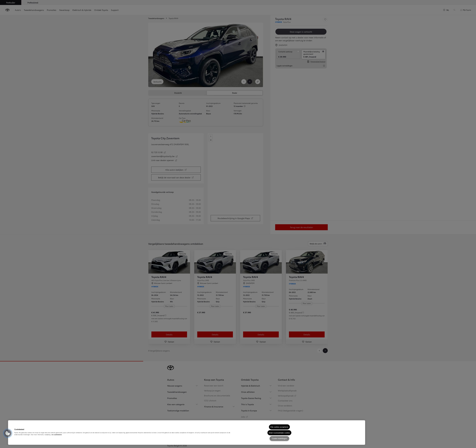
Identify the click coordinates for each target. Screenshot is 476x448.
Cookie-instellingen (279, 438)
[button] (8, 433)
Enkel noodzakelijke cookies (279, 433)
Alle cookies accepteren (279, 427)
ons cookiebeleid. (56, 434)
